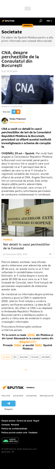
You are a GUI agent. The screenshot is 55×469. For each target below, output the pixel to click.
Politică (7, 240)
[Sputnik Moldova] (8, 22)
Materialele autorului (17, 122)
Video (17, 345)
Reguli (36, 420)
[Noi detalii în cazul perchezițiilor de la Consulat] (27, 218)
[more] (50, 254)
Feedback (32, 432)
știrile (31, 335)
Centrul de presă (24, 420)
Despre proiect (8, 420)
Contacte (5, 424)
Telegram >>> (27, 341)
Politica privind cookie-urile (14, 432)
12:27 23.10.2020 (9, 71)
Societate (6, 357)
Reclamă (15, 424)
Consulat (34, 357)
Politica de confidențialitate (14, 428)
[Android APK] (10, 441)
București (24, 357)
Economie (31, 395)
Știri (15, 357)
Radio (38, 345)
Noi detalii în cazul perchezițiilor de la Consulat (26, 246)
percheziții (46, 357)
